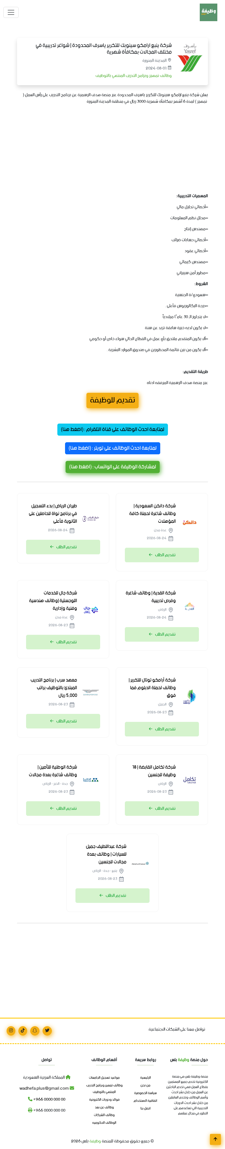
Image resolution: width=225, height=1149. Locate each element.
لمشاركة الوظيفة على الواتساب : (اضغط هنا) (112, 467)
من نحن (145, 1085)
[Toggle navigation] (11, 12)
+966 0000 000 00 (48, 1099)
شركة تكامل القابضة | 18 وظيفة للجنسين (154, 771)
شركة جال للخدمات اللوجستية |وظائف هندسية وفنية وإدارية (53, 600)
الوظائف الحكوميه (104, 1123)
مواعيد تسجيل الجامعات (104, 1078)
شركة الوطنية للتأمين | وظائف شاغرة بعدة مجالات (53, 771)
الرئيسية (145, 1078)
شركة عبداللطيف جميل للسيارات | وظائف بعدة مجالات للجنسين (106, 854)
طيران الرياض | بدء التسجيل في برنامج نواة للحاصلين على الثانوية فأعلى (53, 513)
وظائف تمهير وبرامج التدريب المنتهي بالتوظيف (133, 76)
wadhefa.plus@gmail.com (44, 1088)
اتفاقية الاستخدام (145, 1101)
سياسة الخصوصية (145, 1093)
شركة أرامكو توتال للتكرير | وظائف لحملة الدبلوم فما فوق (152, 687)
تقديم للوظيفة (112, 400)
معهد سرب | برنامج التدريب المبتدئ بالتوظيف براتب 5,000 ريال (53, 687)
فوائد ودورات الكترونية (104, 1100)
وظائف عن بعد (104, 1107)
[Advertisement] (112, 147)
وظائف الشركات (104, 1115)
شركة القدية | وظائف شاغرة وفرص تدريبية (151, 597)
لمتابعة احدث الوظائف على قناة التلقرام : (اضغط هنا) (112, 430)
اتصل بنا (145, 1109)
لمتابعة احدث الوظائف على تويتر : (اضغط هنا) (113, 448)
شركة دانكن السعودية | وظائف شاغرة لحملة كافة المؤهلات (152, 513)
